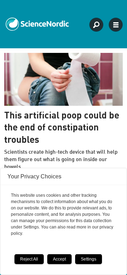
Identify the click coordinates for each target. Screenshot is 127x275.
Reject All (29, 259)
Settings (88, 259)
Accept (59, 259)
